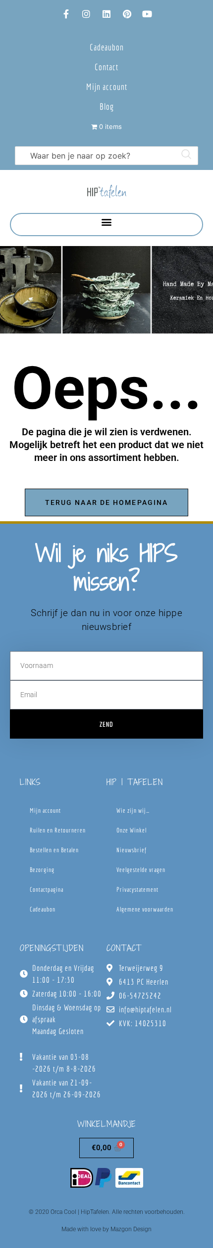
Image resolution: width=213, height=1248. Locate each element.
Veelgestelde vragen (140, 870)
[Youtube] (147, 14)
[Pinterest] (127, 14)
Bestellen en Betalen (54, 850)
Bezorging (42, 870)
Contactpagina (46, 889)
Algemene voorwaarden (144, 909)
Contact (106, 67)
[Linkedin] (106, 14)
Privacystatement (137, 889)
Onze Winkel (131, 830)
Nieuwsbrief (131, 850)
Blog (107, 106)
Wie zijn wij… (133, 810)
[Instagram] (86, 14)
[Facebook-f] (66, 14)
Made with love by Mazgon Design (106, 1229)
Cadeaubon (107, 47)
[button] (107, 222)
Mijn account (106, 87)
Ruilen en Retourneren (58, 830)
